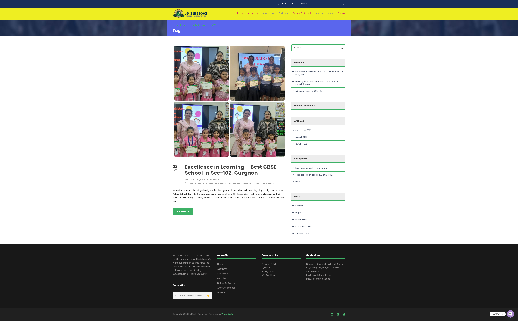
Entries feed (301, 219)
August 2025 (301, 137)
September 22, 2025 (195, 180)
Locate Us (318, 4)
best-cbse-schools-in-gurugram (206, 183)
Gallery (341, 13)
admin (216, 180)
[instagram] (343, 314)
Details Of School (302, 13)
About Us (253, 13)
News (297, 181)
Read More (183, 211)
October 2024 (302, 144)
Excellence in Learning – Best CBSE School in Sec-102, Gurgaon (231, 169)
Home (240, 13)
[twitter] (338, 314)
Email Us (328, 4)
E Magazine (268, 271)
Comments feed (303, 226)
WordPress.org (302, 233)
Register (299, 205)
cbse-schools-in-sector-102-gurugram (250, 183)
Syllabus (266, 267)
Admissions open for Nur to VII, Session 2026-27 (287, 4)
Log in (298, 212)
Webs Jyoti (227, 313)
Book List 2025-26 (271, 264)
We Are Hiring (269, 275)
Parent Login (340, 4)
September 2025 (303, 130)
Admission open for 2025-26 (308, 91)
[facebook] (332, 314)
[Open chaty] (510, 314)
